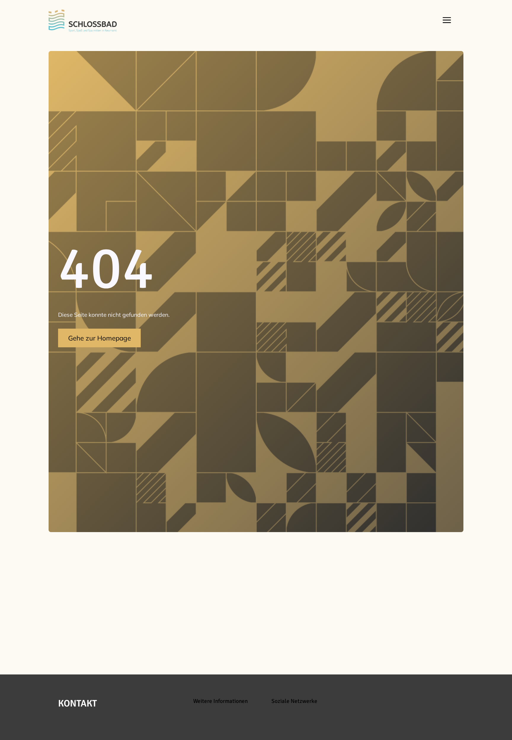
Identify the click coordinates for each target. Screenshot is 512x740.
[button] (445, 21)
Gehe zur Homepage (99, 338)
